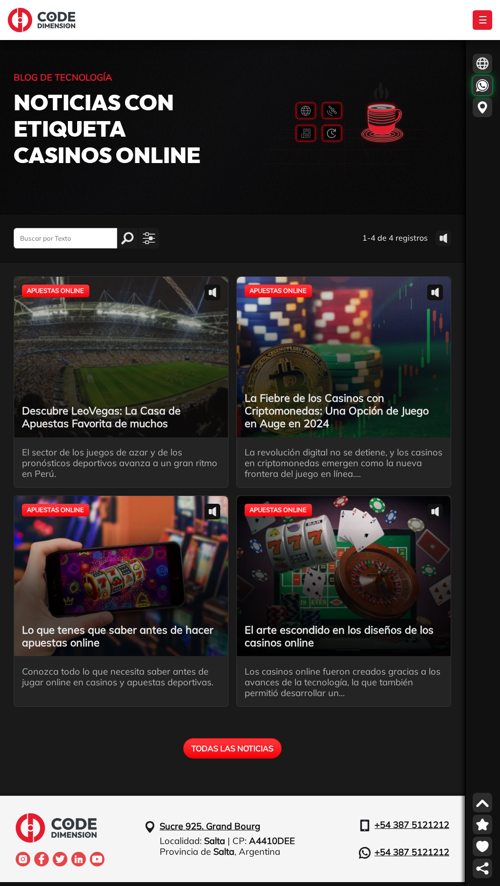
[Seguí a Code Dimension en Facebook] (41, 859)
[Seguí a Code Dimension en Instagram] (23, 859)
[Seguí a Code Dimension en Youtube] (97, 859)
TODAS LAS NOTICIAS (232, 748)
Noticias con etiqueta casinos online (107, 130)
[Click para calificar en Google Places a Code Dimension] (482, 824)
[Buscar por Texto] (127, 238)
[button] (149, 238)
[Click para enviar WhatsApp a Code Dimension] (482, 85)
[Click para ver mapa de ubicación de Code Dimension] (482, 107)
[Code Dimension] (41, 20)
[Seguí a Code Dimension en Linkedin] (78, 859)
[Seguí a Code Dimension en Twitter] (60, 859)
